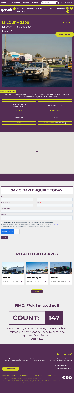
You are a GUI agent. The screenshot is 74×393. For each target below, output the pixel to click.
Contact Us (21, 11)
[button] (37, 151)
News (58, 10)
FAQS (54, 375)
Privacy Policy (24, 375)
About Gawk (61, 8)
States (50, 8)
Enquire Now (64, 34)
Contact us (10, 369)
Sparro (39, 378)
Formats (30, 8)
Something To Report (43, 375)
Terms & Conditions (9, 375)
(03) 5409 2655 (68, 2)
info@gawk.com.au (64, 368)
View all (37, 291)
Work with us (40, 8)
